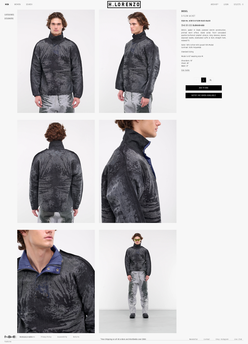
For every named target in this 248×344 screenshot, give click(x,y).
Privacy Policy (46, 337)
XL (211, 80)
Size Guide (185, 70)
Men (7, 4)
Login (226, 4)
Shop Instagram (222, 339)
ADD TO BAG (203, 87)
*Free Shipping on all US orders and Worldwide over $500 (123, 339)
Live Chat (238, 339)
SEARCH (29, 4)
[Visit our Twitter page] (9, 337)
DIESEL (184, 11)
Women (17, 4)
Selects (238, 4)
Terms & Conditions (27, 337)
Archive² (214, 4)
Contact (207, 339)
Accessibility (62, 337)
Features (8, 342)
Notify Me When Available (204, 95)
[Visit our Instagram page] (14, 337)
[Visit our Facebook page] (5, 337)
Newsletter (193, 339)
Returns (76, 337)
